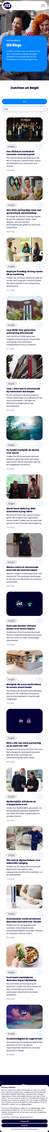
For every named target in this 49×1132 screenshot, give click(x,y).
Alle (24, 101)
